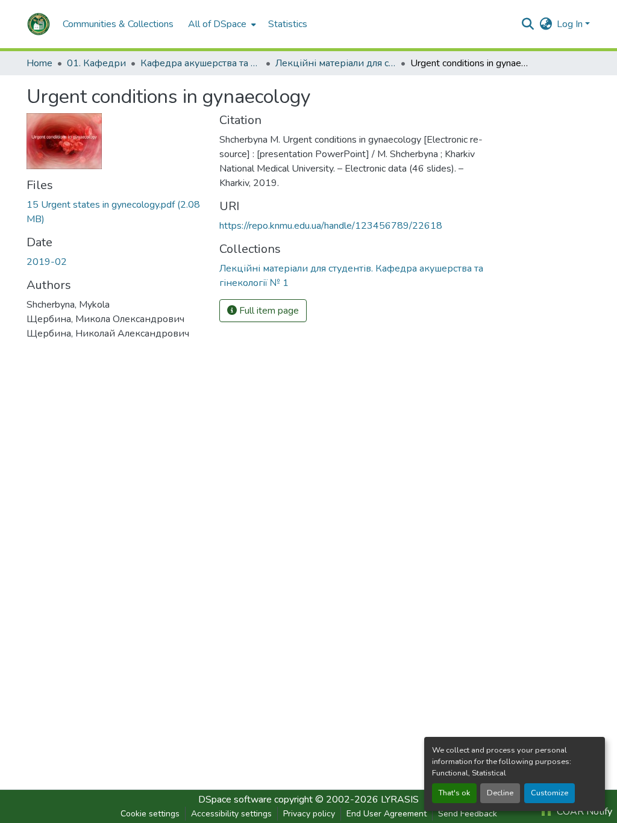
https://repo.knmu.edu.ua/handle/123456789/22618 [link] (330, 225)
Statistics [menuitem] (287, 24)
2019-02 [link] (47, 262)
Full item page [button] (268, 310)
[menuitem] (221, 24)
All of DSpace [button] (217, 24)
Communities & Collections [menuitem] (118, 24)
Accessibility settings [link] (231, 813)
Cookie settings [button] (150, 813)
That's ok (454, 792)
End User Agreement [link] (386, 813)
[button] (39, 24)
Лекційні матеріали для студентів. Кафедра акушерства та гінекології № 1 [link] (335, 63)
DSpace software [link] (235, 799)
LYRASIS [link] (400, 799)
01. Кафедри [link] (96, 63)
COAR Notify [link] (583, 811)
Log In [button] (571, 24)
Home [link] (39, 63)
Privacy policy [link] (309, 813)
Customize (549, 792)
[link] (116, 211)
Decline (500, 792)
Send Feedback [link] (467, 813)
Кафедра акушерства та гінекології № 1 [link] (200, 63)
